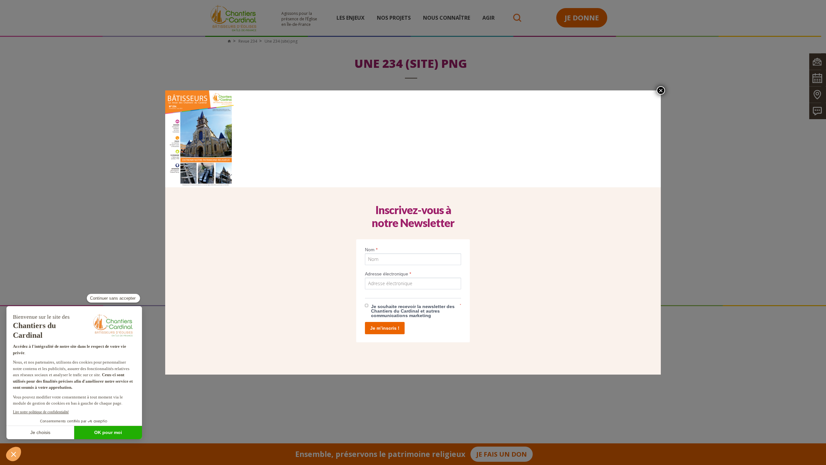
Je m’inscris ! (384, 328)
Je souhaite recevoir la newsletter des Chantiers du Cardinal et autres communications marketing (413, 311)
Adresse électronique (388, 274)
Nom (371, 249)
